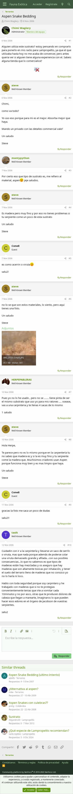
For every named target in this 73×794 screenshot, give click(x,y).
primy (11, 706)
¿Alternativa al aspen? (23, 689)
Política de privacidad (48, 762)
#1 (70, 40)
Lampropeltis (28, 719)
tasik (15, 532)
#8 (70, 439)
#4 (70, 207)
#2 (70, 97)
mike (11, 692)
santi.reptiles (15, 734)
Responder (65, 76)
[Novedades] (62, 4)
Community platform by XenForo (29, 772)
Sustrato (14, 717)
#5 (70, 258)
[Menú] (5, 4)
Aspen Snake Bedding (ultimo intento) (34, 675)
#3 (70, 170)
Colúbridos (21, 706)
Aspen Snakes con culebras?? (28, 703)
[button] (5, 631)
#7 (70, 392)
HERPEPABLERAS (22, 379)
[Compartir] (65, 41)
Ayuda (65, 762)
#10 (69, 545)
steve (15, 85)
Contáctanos (8, 762)
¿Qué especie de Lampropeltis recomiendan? (39, 731)
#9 (70, 504)
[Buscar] (69, 4)
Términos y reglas (26, 762)
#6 (70, 298)
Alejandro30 (14, 719)
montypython (20, 158)
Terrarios (20, 678)
